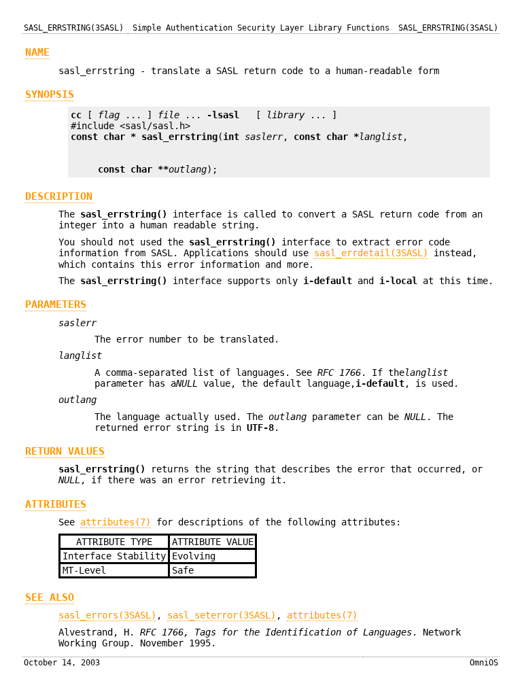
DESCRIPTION (58, 196)
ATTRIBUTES (55, 504)
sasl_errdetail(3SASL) (371, 252)
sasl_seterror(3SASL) (221, 615)
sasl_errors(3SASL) (107, 615)
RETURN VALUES (65, 451)
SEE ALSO (49, 597)
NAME (37, 52)
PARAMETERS (55, 304)
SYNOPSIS (49, 94)
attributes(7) (115, 522)
